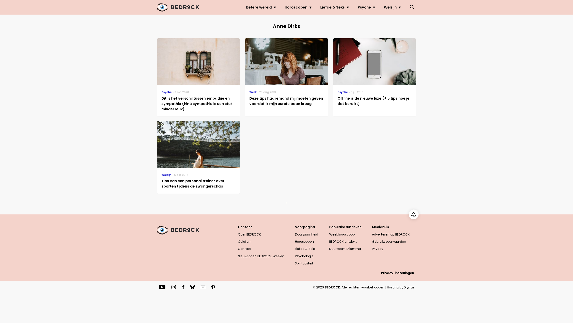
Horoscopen (296, 7)
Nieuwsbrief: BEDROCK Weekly (261, 256)
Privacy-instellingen (397, 273)
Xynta (409, 287)
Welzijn (390, 7)
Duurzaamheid (306, 234)
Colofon (244, 241)
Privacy (377, 249)
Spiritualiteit (304, 263)
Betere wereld (259, 7)
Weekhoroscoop (342, 234)
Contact (244, 249)
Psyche (364, 7)
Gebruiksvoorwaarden (389, 241)
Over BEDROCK (249, 234)
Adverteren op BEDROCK (391, 234)
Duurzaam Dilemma (345, 249)
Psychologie (304, 256)
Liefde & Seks (332, 7)
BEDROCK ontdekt (343, 241)
